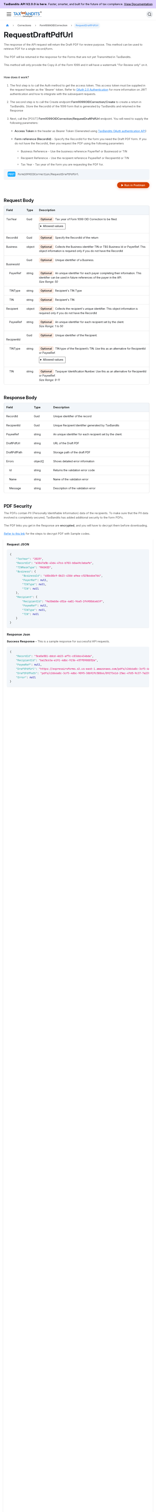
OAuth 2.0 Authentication (92, 89)
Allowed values (53, 226)
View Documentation (138, 4)
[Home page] (7, 25)
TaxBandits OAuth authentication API (121, 131)
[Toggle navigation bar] (9, 14)
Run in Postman (134, 185)
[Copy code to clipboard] (144, 554)
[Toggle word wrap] (137, 651)
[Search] (149, 14)
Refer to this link (14, 533)
